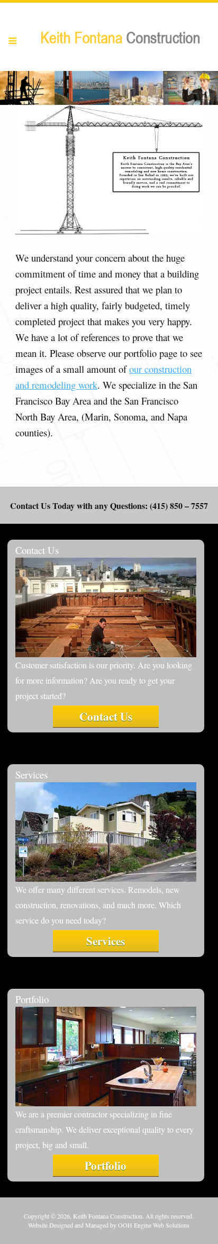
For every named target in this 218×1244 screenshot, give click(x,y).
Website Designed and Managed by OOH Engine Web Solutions (108, 1225)
